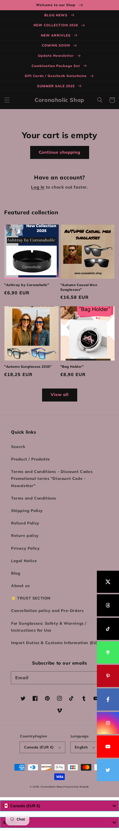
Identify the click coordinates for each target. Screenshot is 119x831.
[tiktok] (108, 629)
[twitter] (108, 770)
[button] (7, 100)
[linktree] (108, 652)
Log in (38, 187)
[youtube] (108, 746)
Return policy (25, 535)
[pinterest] (108, 676)
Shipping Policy (27, 510)
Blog (15, 573)
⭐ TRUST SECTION (31, 598)
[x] (108, 582)
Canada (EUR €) (39, 747)
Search (18, 446)
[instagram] (108, 723)
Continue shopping (60, 152)
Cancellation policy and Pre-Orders (47, 610)
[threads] (108, 605)
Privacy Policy (25, 548)
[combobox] (59, 805)
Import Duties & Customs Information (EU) (54, 642)
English (81, 747)
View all (60, 394)
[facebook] (108, 699)
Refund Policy (25, 523)
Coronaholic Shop (52, 786)
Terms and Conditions (33, 498)
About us (20, 585)
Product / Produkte (30, 459)
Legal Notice (24, 560)
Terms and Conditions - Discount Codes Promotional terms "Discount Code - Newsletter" (51, 478)
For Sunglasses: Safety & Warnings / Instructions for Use (49, 627)
